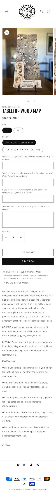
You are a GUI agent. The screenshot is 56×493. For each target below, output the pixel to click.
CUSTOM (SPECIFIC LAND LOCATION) (23, 149)
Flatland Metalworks (23, 489)
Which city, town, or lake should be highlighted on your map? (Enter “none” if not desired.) (27, 175)
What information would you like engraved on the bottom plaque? (26, 208)
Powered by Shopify (39, 489)
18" (18, 130)
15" (7, 130)
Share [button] (7, 444)
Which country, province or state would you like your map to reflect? (27, 158)
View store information (16, 282)
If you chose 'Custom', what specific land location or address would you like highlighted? (24, 191)
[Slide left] (21, 101)
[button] (6, 11)
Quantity (5, 231)
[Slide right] (34, 101)
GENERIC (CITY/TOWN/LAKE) (19, 142)
